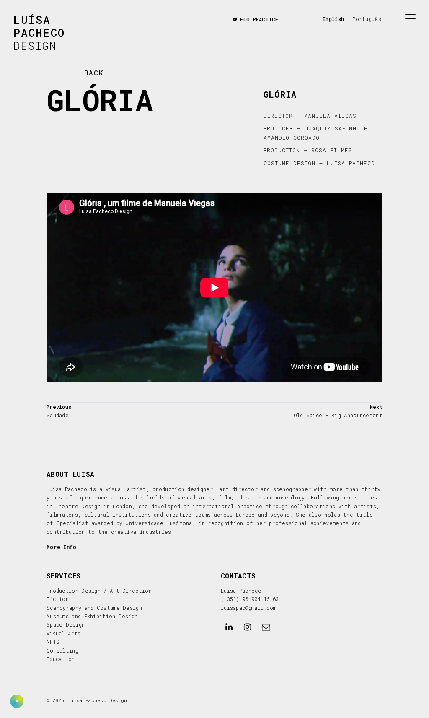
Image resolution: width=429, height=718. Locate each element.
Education (61, 659)
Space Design (66, 624)
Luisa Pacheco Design (97, 700)
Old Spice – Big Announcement (338, 415)
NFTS (53, 641)
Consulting (62, 650)
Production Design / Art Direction (99, 590)
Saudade (58, 415)
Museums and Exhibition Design (92, 616)
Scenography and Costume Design (94, 607)
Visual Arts (63, 633)
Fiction (58, 599)
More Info (62, 547)
